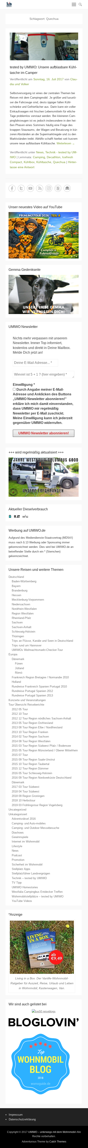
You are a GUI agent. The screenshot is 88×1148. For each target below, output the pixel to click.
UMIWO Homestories (25, 887)
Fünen (19, 663)
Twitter (21, 188)
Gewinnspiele (20, 837)
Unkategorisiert (18, 814)
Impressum (16, 1114)
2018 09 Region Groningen (28, 796)
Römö (18, 672)
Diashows (18, 832)
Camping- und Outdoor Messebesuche (35, 827)
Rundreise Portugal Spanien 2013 (32, 695)
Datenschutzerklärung (22, 1119)
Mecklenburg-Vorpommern (28, 599)
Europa (13, 654)
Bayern (16, 586)
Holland (16, 681)
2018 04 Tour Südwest (25, 791)
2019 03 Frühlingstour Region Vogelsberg (37, 805)
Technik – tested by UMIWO (29, 878)
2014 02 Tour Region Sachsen (30, 736)
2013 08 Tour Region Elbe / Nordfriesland (37, 727)
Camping (39, 157)
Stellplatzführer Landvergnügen (31, 873)
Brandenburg (19, 590)
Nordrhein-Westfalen (24, 608)
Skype (58, 188)
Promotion (18, 859)
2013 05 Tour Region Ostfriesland (32, 723)
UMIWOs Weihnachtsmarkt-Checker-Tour (37, 649)
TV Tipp (17, 882)
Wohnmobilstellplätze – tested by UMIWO (37, 896)
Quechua (59, 162)
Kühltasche (43, 162)
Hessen (16, 595)
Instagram (48, 188)
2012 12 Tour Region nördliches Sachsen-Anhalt (41, 718)
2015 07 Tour (20, 754)
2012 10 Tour (20, 713)
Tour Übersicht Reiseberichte (26, 704)
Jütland (19, 668)
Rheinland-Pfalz (21, 618)
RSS (39, 188)
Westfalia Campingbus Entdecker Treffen (37, 891)
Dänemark (18, 659)
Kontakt (67, 188)
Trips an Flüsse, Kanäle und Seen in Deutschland (42, 640)
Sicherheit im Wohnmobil (27, 864)
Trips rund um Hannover (26, 645)
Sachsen (17, 622)
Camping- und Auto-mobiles (29, 823)
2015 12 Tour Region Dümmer (30, 768)
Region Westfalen (23, 613)
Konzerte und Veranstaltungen (27, 700)
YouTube (30, 188)
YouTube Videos (22, 901)
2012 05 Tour (20, 709)
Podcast (17, 855)
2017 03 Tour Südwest (25, 786)
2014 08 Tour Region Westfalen (31, 741)
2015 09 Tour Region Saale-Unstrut (33, 759)
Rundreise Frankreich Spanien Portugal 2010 (39, 686)
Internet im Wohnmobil (26, 841)
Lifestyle (17, 846)
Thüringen (18, 636)
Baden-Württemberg (24, 581)
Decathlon (53, 157)
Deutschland (16, 576)
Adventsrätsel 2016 (24, 818)
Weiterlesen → (66, 143)
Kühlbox (29, 162)
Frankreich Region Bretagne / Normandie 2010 (40, 677)
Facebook (12, 188)
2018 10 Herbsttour (23, 800)
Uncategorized (17, 809)
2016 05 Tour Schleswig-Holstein (32, 773)
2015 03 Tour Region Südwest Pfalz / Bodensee (41, 745)
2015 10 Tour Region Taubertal (30, 764)
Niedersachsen (21, 604)
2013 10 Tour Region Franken (30, 732)
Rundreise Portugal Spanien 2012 (32, 691)
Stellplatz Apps (21, 869)
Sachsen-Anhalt (21, 627)
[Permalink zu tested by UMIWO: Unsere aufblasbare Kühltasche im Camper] (44, 46)
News (40, 152)
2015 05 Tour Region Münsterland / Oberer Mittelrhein (45, 750)
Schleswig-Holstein (23, 631)
